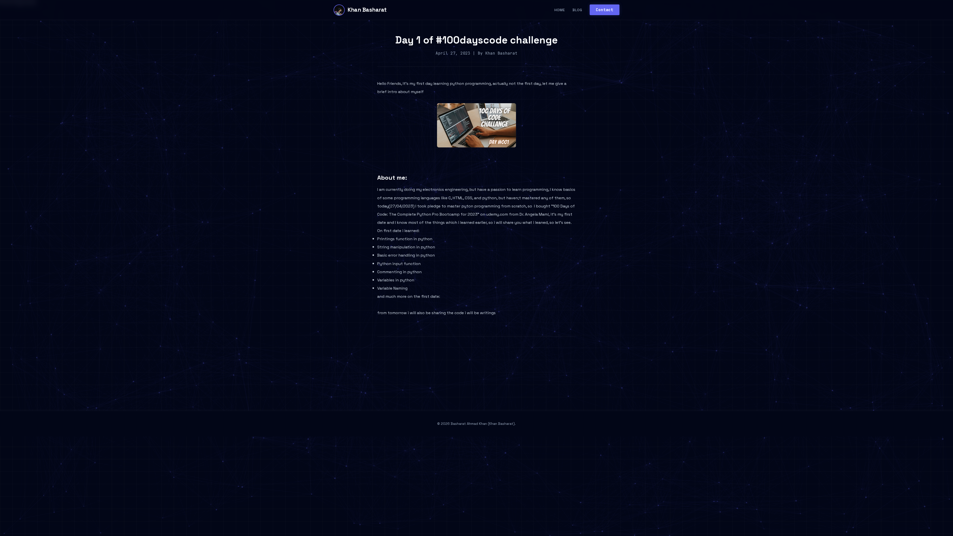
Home (559, 10)
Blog (577, 10)
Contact (604, 9)
